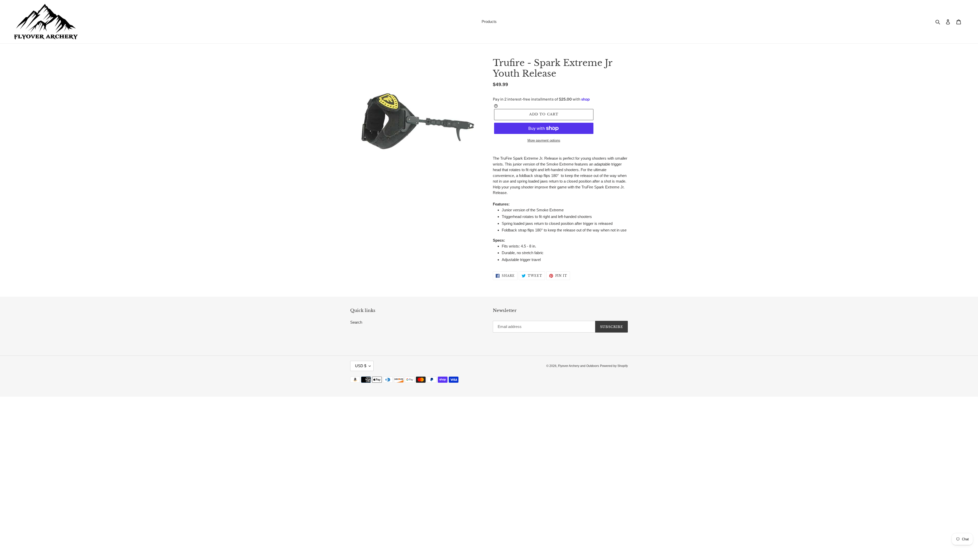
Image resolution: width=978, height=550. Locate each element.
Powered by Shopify (614, 366)
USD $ (360, 366)
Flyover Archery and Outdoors (578, 366)
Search (356, 322)
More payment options (543, 140)
